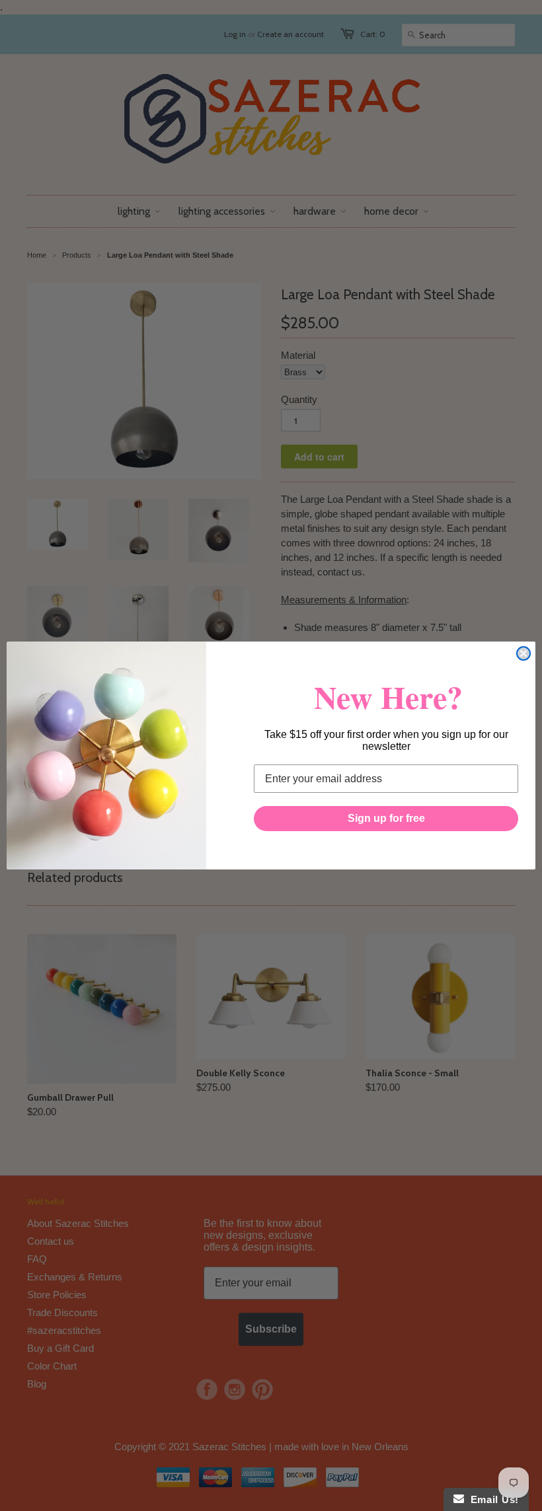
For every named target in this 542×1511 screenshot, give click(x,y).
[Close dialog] (523, 653)
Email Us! (491, 1499)
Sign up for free (386, 818)
